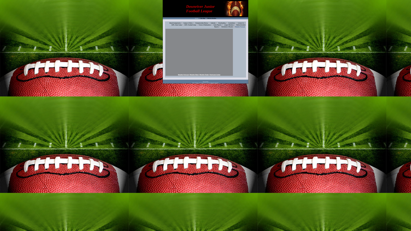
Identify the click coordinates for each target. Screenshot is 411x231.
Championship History (201, 23)
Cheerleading (222, 23)
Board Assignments (175, 23)
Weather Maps (194, 75)
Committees (231, 23)
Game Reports (217, 25)
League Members (229, 25)
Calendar (213, 23)
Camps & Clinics (188, 23)
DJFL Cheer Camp (177, 25)
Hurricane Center (215, 75)
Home (196, 18)
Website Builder (211, 18)
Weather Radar (204, 75)
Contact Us (241, 23)
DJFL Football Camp (190, 25)
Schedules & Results (227, 26)
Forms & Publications (205, 25)
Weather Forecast (240, 26)
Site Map (202, 18)
